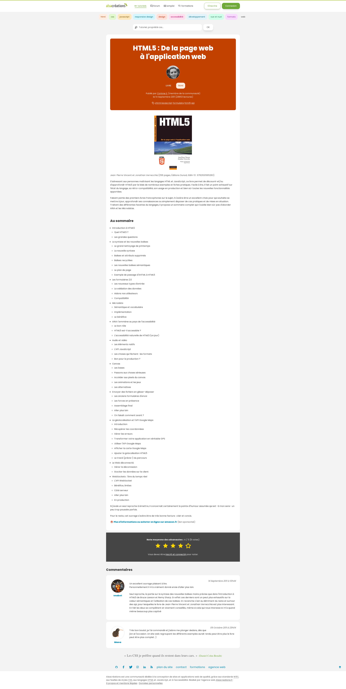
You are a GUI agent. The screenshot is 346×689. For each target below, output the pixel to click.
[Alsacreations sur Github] (116, 667)
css (112, 16)
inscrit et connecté (176, 554)
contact (181, 667)
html (103, 16)
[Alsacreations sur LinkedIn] (144, 667)
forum (156, 6)
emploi (170, 6)
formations (187, 6)
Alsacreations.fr (224, 680)
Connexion (231, 5)
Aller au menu (7, 4)
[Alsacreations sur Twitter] (130, 667)
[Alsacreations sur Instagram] (137, 667)
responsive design (144, 16)
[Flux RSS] (151, 667)
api (192, 103)
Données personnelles (151, 683)
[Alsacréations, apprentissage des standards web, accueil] (116, 6)
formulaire (178, 103)
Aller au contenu (26, 4)
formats (231, 16)
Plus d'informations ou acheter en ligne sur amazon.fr (145, 521)
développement (197, 16)
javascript (124, 16)
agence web (216, 667)
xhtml (158, 103)
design (162, 16)
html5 (187, 103)
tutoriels (141, 6)
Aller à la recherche (49, 4)
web (243, 16)
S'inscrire (212, 5)
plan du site (165, 667)
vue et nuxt (216, 16)
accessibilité (177, 16)
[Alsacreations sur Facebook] (123, 667)
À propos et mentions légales (121, 683)
